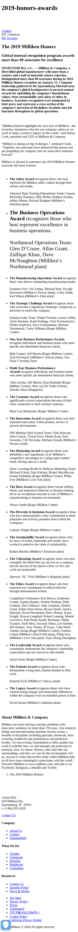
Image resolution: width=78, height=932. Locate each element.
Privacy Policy (19, 901)
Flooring (15, 861)
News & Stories (20, 891)
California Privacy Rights (26, 920)
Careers (14, 834)
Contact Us (9, 815)
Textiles (14, 853)
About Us (16, 830)
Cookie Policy (19, 916)
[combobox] (39, 34)
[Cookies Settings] (6, 925)
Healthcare (16, 864)
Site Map (15, 898)
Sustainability (18, 838)
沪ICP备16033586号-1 (25, 912)
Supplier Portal (19, 887)
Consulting (16, 868)
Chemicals (16, 857)
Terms (13, 905)
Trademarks (17, 908)
